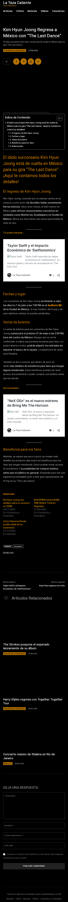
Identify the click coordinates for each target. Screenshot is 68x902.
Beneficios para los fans (23, 142)
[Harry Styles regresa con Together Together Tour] (34, 678)
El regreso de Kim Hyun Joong (25, 133)
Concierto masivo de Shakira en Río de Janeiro (29, 756)
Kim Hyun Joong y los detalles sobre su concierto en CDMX (16, 503)
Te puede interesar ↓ (14, 232)
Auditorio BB (54, 305)
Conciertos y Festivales (14, 50)
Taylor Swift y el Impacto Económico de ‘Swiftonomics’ (17, 587)
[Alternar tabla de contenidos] (58, 118)
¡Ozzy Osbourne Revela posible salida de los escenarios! (14, 524)
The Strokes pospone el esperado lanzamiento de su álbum (26, 646)
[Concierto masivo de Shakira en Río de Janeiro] (34, 733)
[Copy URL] (38, 61)
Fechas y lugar (18, 136)
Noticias (8, 763)
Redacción (8, 552)
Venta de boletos (19, 139)
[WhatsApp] (31, 61)
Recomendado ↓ (11, 388)
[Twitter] (23, 61)
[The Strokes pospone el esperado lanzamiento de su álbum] (34, 623)
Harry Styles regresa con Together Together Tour (33, 701)
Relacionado (17, 146)
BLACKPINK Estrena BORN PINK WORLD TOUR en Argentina (46, 503)
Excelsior (18, 546)
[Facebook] (16, 61)
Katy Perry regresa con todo (52, 585)
